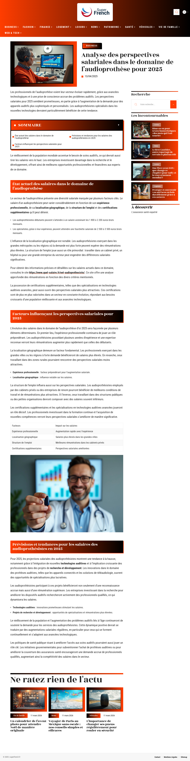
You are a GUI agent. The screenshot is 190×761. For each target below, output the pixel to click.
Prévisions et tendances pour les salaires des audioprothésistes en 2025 (92, 136)
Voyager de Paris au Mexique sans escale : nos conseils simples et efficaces (66, 726)
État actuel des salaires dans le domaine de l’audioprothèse (34, 136)
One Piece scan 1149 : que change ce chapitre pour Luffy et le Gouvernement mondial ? (164, 172)
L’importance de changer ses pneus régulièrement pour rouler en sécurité (102, 726)
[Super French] (95, 12)
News (54, 716)
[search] (176, 12)
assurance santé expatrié (145, 212)
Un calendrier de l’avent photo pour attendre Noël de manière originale (28, 726)
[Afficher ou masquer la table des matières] (80, 125)
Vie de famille (19, 716)
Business (92, 45)
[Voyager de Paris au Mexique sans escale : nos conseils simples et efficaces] (67, 699)
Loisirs (156, 125)
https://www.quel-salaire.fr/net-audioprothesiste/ (57, 272)
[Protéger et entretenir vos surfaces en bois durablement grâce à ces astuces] (141, 191)
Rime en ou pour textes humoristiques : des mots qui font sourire (164, 132)
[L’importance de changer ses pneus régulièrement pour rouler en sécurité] (105, 699)
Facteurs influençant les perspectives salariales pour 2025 (38, 145)
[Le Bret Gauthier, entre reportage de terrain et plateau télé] (141, 150)
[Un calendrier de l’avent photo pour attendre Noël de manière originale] (29, 699)
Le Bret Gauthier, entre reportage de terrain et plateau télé (164, 152)
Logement (157, 186)
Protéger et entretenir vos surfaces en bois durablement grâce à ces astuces (164, 193)
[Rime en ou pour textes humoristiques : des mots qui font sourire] (141, 129)
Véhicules (94, 716)
